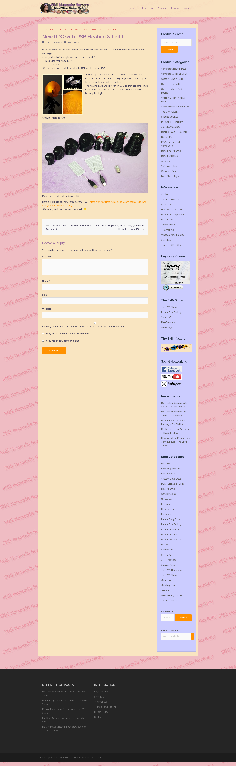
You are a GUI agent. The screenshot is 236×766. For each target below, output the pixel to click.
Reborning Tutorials (171, 151)
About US (134, 8)
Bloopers (165, 463)
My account (175, 8)
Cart (152, 8)
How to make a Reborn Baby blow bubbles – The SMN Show (175, 442)
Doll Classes (167, 219)
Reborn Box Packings (172, 312)
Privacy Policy (101, 712)
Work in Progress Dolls (172, 595)
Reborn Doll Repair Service (174, 214)
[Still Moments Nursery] (64, 8)
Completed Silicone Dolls (174, 74)
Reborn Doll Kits (169, 534)
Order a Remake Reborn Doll (175, 106)
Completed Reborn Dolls (173, 69)
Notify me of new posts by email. (62, 340)
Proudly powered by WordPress (56, 757)
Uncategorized (168, 585)
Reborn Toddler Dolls (172, 539)
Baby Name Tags (170, 176)
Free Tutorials (168, 322)
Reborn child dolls (170, 529)
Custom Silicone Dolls (172, 84)
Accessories (167, 161)
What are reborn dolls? (172, 235)
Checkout (162, 8)
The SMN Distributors (172, 199)
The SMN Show (169, 307)
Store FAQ (166, 240)
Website (46, 309)
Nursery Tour (167, 509)
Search (169, 49)
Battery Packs (168, 137)
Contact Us (189, 8)
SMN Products (117, 29)
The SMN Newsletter (171, 570)
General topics (54, 29)
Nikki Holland (73, 42)
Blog (144, 8)
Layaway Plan (101, 691)
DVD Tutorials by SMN (172, 484)
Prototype (166, 514)
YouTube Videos (169, 600)
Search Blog (167, 611)
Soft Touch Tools (170, 166)
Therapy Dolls (168, 224)
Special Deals (168, 565)
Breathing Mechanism (172, 122)
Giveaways (166, 327)
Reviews (165, 544)
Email (45, 295)
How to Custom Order (172, 209)
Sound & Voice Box (170, 127)
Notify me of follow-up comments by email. (68, 333)
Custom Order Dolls (171, 479)
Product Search (169, 630)
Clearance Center (170, 171)
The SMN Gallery (169, 111)
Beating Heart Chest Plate (174, 132)
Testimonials (167, 230)
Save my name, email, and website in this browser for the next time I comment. (84, 326)
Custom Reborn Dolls (172, 79)
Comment (48, 256)
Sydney (86, 757)
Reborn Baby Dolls (86, 29)
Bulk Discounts (168, 473)
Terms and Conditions (172, 245)
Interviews (166, 504)
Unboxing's (166, 580)
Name (46, 281)
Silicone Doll (167, 549)
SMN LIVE (166, 317)
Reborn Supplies (169, 156)
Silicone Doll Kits (169, 117)
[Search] (192, 636)
